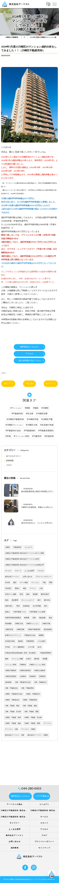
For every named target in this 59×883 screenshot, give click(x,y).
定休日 (28, 659)
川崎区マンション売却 (37, 664)
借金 (50, 617)
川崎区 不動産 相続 (13, 723)
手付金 (7, 647)
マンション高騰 (17, 659)
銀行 (39, 600)
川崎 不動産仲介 (40, 682)
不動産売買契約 (45, 653)
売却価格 (8, 623)
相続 (24, 588)
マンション (35, 582)
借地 (27, 594)
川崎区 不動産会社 (12, 700)
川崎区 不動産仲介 (33, 694)
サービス (8, 571)
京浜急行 (8, 588)
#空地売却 (49, 436)
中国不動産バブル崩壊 (37, 612)
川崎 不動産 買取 (31, 711)
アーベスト (47, 723)
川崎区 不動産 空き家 (33, 717)
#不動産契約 (29, 430)
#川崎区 (45, 408)
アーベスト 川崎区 (28, 729)
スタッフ (18, 571)
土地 (41, 588)
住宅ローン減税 (10, 594)
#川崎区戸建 (47, 419)
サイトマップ (44, 848)
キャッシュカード (27, 600)
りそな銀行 (41, 641)
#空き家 (29, 413)
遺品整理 (15, 600)
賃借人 (7, 612)
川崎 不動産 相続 (30, 706)
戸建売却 (23, 664)
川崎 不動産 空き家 (13, 711)
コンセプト (29, 547)
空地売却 (32, 676)
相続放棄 (42, 617)
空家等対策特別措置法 (13, 617)
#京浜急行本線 (47, 425)
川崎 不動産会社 (11, 688)
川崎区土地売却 (39, 670)
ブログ (3, 373)
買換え (17, 588)
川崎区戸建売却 (10, 670)
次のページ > (51, 383)
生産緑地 (26, 606)
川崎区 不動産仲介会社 (13, 694)
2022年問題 (37, 606)
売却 (18, 606)
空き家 (7, 582)
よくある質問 (29, 571)
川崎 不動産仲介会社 (23, 682)
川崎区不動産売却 (34, 629)
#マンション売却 (21, 436)
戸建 (44, 582)
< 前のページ (8, 383)
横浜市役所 (45, 594)
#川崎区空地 (32, 419)
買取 (50, 582)
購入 (45, 606)
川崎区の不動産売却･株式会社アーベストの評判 (22, 559)
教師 (6, 659)
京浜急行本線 (10, 641)
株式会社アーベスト (12, 576)
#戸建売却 (36, 436)
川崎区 (7, 547)
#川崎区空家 (42, 413)
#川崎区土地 (31, 425)
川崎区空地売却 (10, 676)
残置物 (41, 635)
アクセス (41, 571)
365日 (39, 647)
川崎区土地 (19, 623)
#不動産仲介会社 (13, 430)
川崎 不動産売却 (27, 688)
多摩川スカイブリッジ (13, 635)
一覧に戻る (29, 383)
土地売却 (23, 676)
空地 (21, 594)
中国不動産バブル (19, 612)
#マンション (16, 408)
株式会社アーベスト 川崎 (14, 735)
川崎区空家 (20, 629)
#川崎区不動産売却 (15, 419)
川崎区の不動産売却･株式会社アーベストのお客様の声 (24, 565)
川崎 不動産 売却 (12, 706)
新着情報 (10, 460)
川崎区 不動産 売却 (13, 717)
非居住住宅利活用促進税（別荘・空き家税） (21, 653)
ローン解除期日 (18, 647)
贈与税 (36, 659)
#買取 (27, 408)
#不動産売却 (17, 413)
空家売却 (42, 676)
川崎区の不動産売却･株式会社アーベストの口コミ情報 (24, 553)
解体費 (26, 617)
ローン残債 (24, 582)
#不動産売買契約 (46, 430)
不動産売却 (17, 547)
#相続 (35, 408)
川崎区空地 (9, 629)
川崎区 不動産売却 (30, 700)
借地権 (35, 594)
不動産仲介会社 (29, 635)
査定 (14, 582)
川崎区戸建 (46, 623)
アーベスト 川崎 (11, 729)
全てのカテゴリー (13, 456)
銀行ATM (47, 600)
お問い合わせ (27, 576)
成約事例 (8, 682)
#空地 (8, 436)
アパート (33, 588)
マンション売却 (10, 664)
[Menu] (54, 4)
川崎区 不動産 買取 (32, 723)
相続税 (20, 641)
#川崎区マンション (14, 425)
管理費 (45, 659)
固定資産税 (48, 629)
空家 (34, 617)
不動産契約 (30, 641)
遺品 (6, 600)
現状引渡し (9, 606)
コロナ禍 (31, 647)
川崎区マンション (32, 623)
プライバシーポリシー (43, 576)
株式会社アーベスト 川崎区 (37, 735)
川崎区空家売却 (25, 670)
